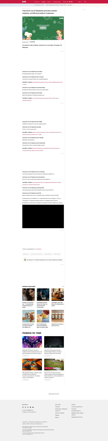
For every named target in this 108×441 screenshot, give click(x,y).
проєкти (37, 1)
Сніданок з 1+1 (48, 368)
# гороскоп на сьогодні (36, 254)
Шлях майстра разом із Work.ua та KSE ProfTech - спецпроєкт (59, 5)
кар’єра (57, 415)
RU (81, 1)
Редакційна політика (76, 417)
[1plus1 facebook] (30, 407)
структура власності (77, 406)
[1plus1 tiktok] (28, 407)
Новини (43, 1)
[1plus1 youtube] (33, 407)
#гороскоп (25, 254)
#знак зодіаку (48, 254)
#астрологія (57, 254)
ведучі (57, 417)
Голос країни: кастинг (39, 5)
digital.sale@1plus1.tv (27, 430)
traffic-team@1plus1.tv (27, 434)
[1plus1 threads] (25, 407)
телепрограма (56, 1)
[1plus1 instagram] (23, 407)
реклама (57, 406)
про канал (58, 404)
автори (73, 404)
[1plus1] (24, 1)
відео (48, 1)
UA (79, 1)
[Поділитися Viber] (33, 42)
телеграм (38, 249)
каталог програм (59, 412)
